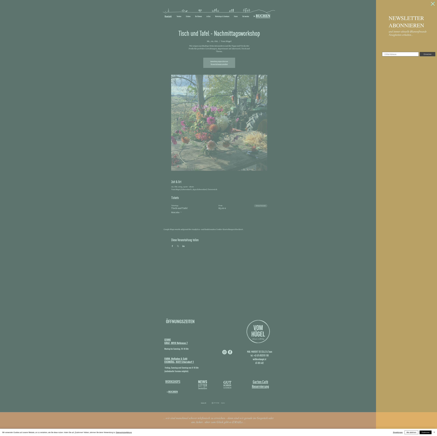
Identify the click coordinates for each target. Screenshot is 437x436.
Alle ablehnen (411, 432)
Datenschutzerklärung (124, 432)
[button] (433, 4)
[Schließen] (434, 432)
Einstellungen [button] (398, 432)
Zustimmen (426, 432)
